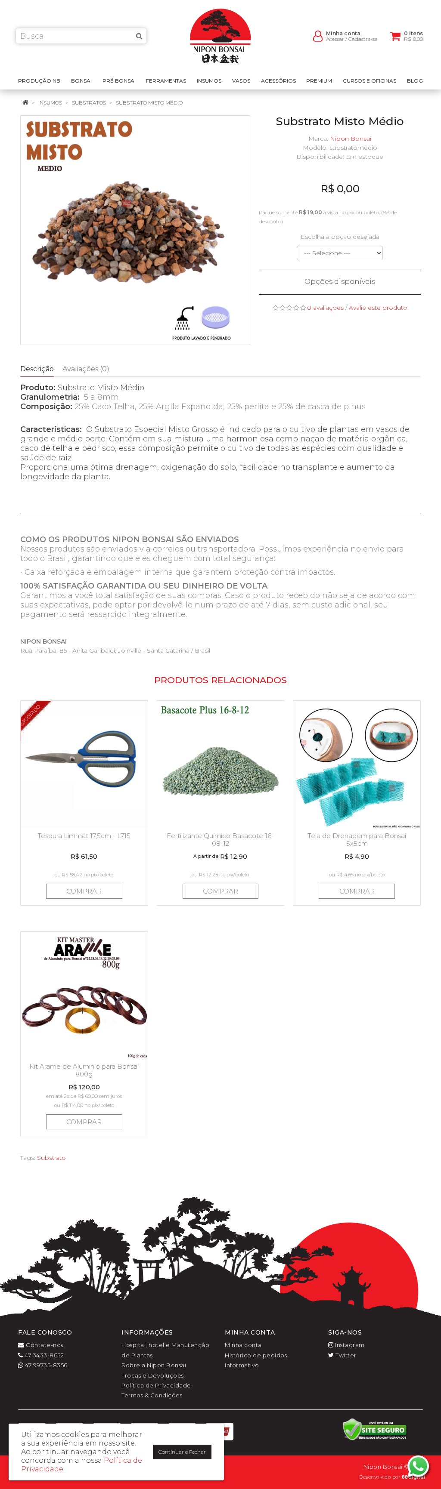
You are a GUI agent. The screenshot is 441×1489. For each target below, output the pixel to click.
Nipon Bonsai (350, 138)
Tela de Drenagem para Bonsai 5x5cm (356, 840)
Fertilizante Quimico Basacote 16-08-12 (220, 840)
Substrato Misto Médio (149, 102)
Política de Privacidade (156, 1385)
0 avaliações (325, 307)
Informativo (242, 1365)
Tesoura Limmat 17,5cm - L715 (83, 836)
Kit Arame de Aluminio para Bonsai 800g (84, 1070)
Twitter (345, 1355)
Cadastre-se (362, 39)
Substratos (89, 102)
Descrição (37, 369)
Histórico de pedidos (256, 1355)
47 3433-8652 (43, 1355)
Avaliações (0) (85, 369)
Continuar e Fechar (182, 1452)
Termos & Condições (151, 1395)
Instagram (349, 1344)
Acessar (335, 39)
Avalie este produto (378, 307)
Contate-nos (44, 1344)
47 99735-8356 (46, 1365)
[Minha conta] (318, 35)
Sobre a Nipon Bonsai (153, 1365)
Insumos (50, 102)
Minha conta (243, 1344)
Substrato (51, 1158)
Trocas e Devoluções (152, 1375)
